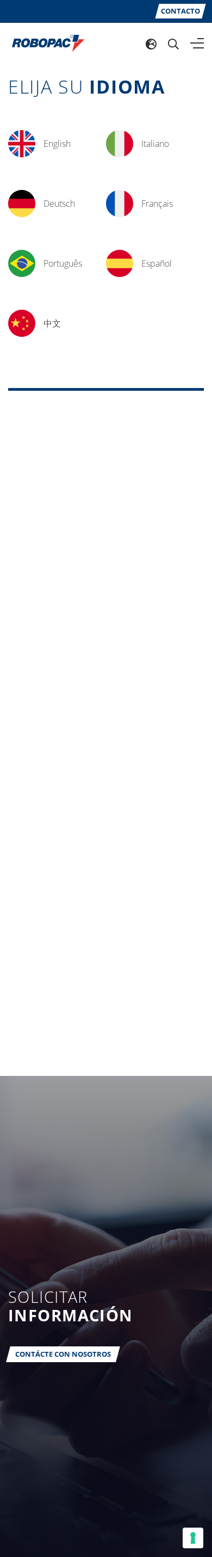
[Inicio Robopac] (44, 42)
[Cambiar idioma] (151, 43)
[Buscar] (173, 43)
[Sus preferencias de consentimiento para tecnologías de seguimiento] (193, 1538)
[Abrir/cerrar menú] (197, 43)
